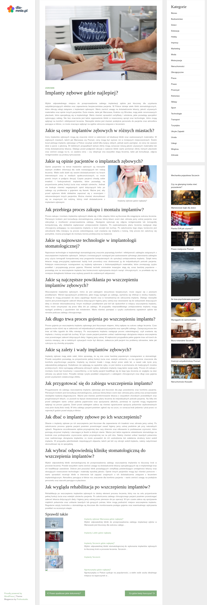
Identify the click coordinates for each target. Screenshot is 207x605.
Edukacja (175, 31)
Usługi (174, 143)
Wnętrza (175, 149)
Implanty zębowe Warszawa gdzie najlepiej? (103, 519)
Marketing (175, 48)
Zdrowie (49, 88)
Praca (173, 78)
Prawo (174, 84)
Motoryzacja (176, 60)
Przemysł (175, 90)
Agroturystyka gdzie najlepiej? (97, 570)
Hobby (174, 37)
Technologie (176, 113)
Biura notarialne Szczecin (182, 340)
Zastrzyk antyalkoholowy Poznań (185, 361)
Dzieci (173, 25)
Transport (175, 119)
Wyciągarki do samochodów (183, 320)
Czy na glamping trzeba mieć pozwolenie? (184, 185)
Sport (173, 108)
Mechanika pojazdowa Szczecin (185, 175)
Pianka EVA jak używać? (182, 228)
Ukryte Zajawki (177, 131)
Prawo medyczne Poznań (182, 249)
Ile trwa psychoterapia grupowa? (185, 299)
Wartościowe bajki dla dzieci (183, 208)
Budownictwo (177, 19)
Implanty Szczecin (92, 557)
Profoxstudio (22, 599)
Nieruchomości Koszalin (181, 382)
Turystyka (175, 125)
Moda (173, 54)
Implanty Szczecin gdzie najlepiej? (99, 543)
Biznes (174, 13)
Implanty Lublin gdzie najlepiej (97, 533)
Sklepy (174, 102)
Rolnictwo (175, 96)
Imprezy (174, 43)
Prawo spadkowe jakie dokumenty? (65, 593)
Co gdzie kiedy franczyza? (141, 593)
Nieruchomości (177, 66)
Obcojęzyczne (177, 72)
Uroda (174, 137)
